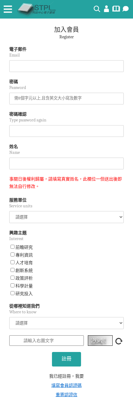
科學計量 (24, 286)
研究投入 (24, 293)
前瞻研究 (24, 247)
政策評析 (24, 278)
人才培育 (24, 262)
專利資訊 (24, 255)
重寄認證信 (66, 394)
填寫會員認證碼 (66, 385)
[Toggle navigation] (7, 9)
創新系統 (24, 270)
